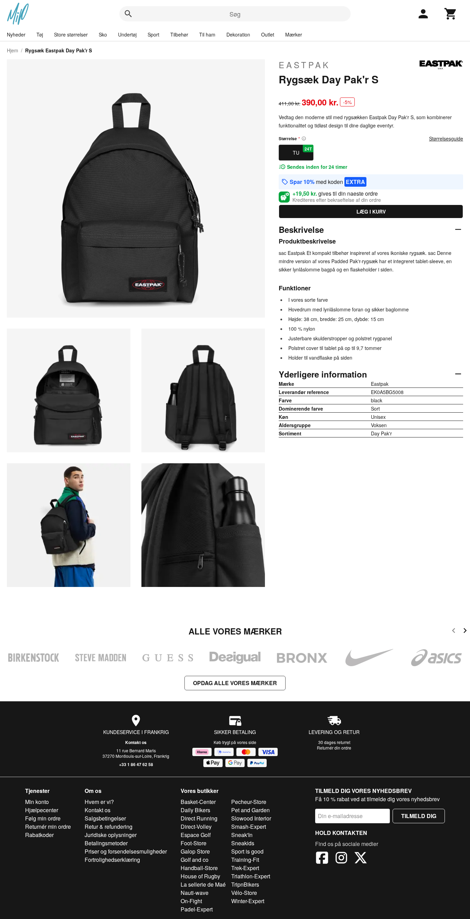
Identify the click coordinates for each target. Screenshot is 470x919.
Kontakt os (136, 742)
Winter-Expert (247, 901)
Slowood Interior (251, 818)
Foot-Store (193, 843)
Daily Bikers (195, 810)
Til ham (207, 34)
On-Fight (191, 901)
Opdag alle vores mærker (235, 683)
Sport (153, 34)
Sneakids (242, 843)
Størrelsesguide (446, 138)
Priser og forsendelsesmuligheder (126, 851)
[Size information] (303, 138)
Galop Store (195, 851)
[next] (465, 632)
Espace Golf (196, 835)
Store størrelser (71, 34)
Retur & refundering (108, 826)
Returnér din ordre (334, 748)
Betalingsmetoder (106, 843)
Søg (235, 13)
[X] (360, 859)
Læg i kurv (371, 211)
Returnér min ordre (48, 826)
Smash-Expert (248, 826)
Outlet (267, 34)
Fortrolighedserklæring (112, 860)
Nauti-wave (195, 893)
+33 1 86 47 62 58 (136, 764)
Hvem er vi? (99, 802)
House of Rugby (200, 876)
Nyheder (16, 34)
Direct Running (199, 818)
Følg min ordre (43, 818)
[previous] (454, 632)
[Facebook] (322, 859)
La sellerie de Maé (203, 884)
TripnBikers (245, 884)
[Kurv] (451, 14)
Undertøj (127, 34)
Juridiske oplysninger (111, 835)
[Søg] (128, 13)
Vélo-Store (244, 893)
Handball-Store (199, 868)
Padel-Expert (197, 909)
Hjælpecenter (41, 810)
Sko (103, 34)
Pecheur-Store (248, 802)
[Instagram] (341, 859)
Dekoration (238, 34)
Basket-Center (198, 802)
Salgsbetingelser (105, 818)
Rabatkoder (39, 835)
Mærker (293, 34)
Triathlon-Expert (250, 876)
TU (302, 151)
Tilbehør (179, 34)
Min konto (37, 802)
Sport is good (247, 851)
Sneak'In (242, 835)
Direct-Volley (196, 826)
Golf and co (195, 860)
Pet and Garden (250, 810)
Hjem (12, 50)
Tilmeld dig (418, 816)
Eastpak (304, 64)
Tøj (39, 34)
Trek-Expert (245, 868)
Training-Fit (245, 860)
